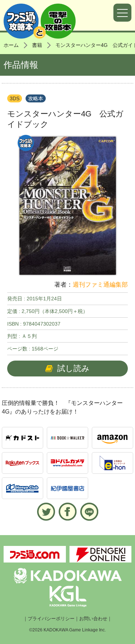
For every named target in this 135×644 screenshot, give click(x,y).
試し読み (73, 368)
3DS (14, 98)
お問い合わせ (93, 618)
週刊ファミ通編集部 (100, 284)
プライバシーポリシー (51, 618)
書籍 (37, 45)
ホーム (11, 45)
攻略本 (35, 98)
